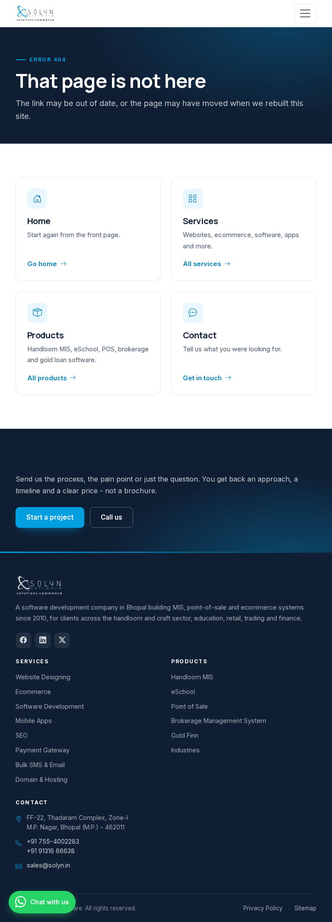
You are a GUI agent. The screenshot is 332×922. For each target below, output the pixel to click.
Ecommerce (33, 691)
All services (202, 264)
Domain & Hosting (41, 779)
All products (47, 378)
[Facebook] (23, 640)
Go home (42, 264)
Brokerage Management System (218, 720)
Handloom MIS (192, 677)
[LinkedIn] (43, 640)
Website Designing (43, 677)
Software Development (50, 706)
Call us (111, 517)
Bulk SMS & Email (40, 764)
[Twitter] (62, 640)
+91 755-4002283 (53, 841)
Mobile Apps (34, 720)
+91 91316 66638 (51, 851)
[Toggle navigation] (305, 13)
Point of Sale (189, 706)
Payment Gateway (43, 750)
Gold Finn (184, 735)
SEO (22, 735)
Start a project (49, 517)
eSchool (183, 691)
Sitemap (305, 908)
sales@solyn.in (48, 865)
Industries (185, 750)
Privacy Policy (263, 908)
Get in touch (202, 378)
